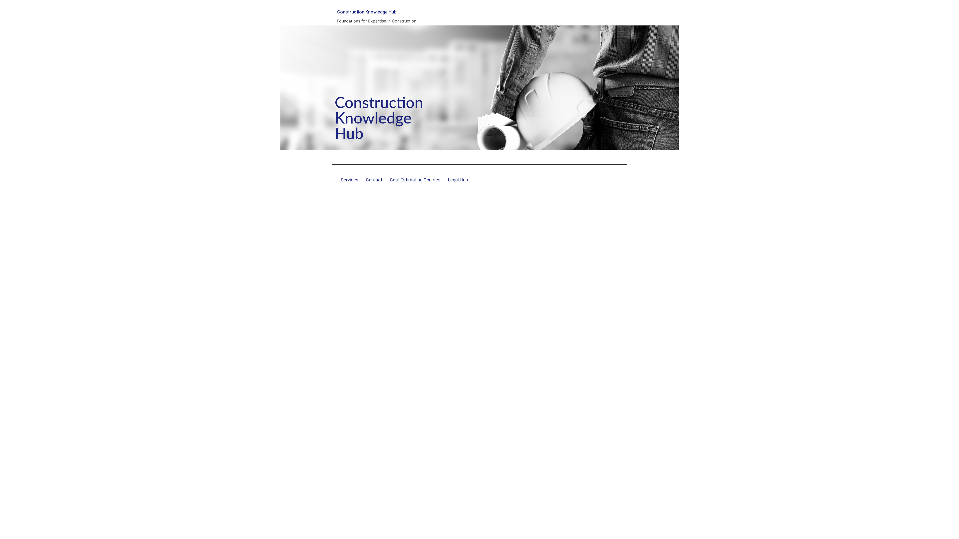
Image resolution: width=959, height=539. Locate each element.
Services (349, 179)
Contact (374, 179)
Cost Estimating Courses (415, 179)
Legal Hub (458, 179)
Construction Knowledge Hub (367, 11)
